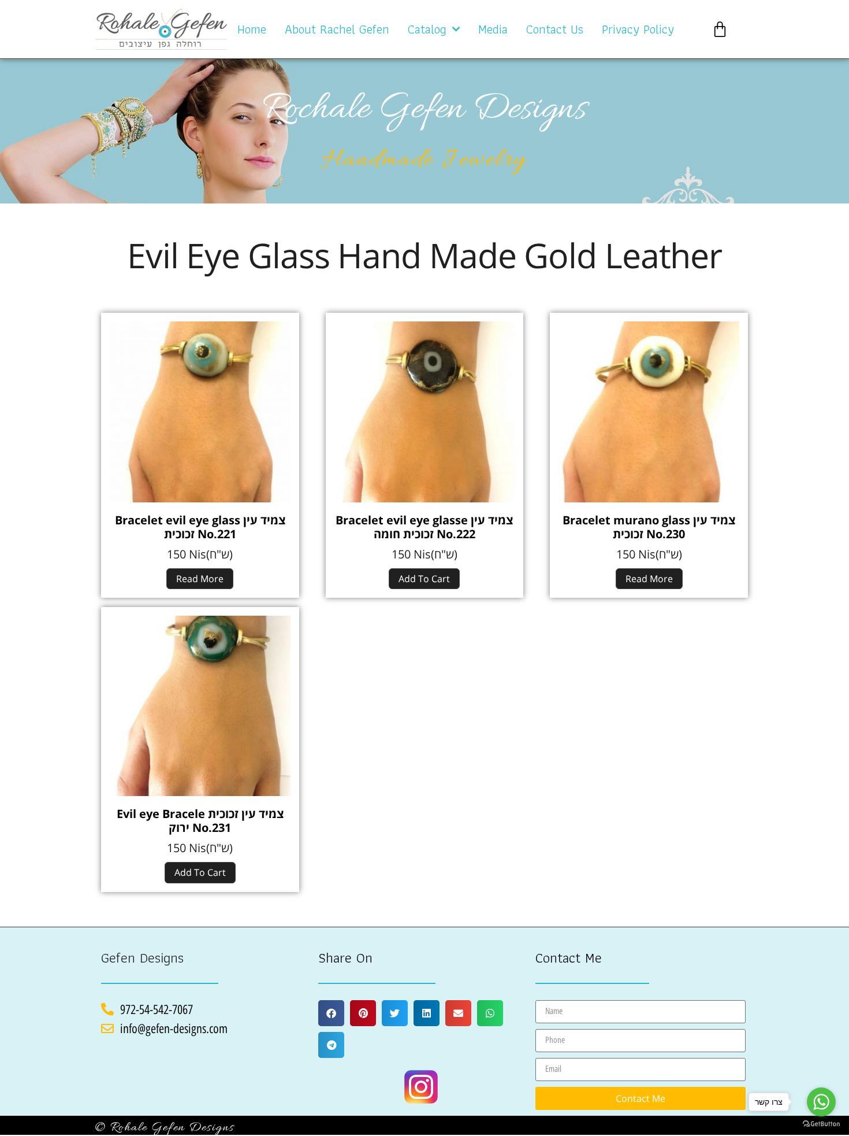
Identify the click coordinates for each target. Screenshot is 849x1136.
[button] (331, 1013)
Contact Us (554, 29)
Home (251, 29)
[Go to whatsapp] (821, 1101)
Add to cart (424, 578)
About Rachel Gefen (337, 29)
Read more (200, 578)
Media (493, 29)
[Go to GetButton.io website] (821, 1124)
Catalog (427, 29)
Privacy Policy (638, 29)
